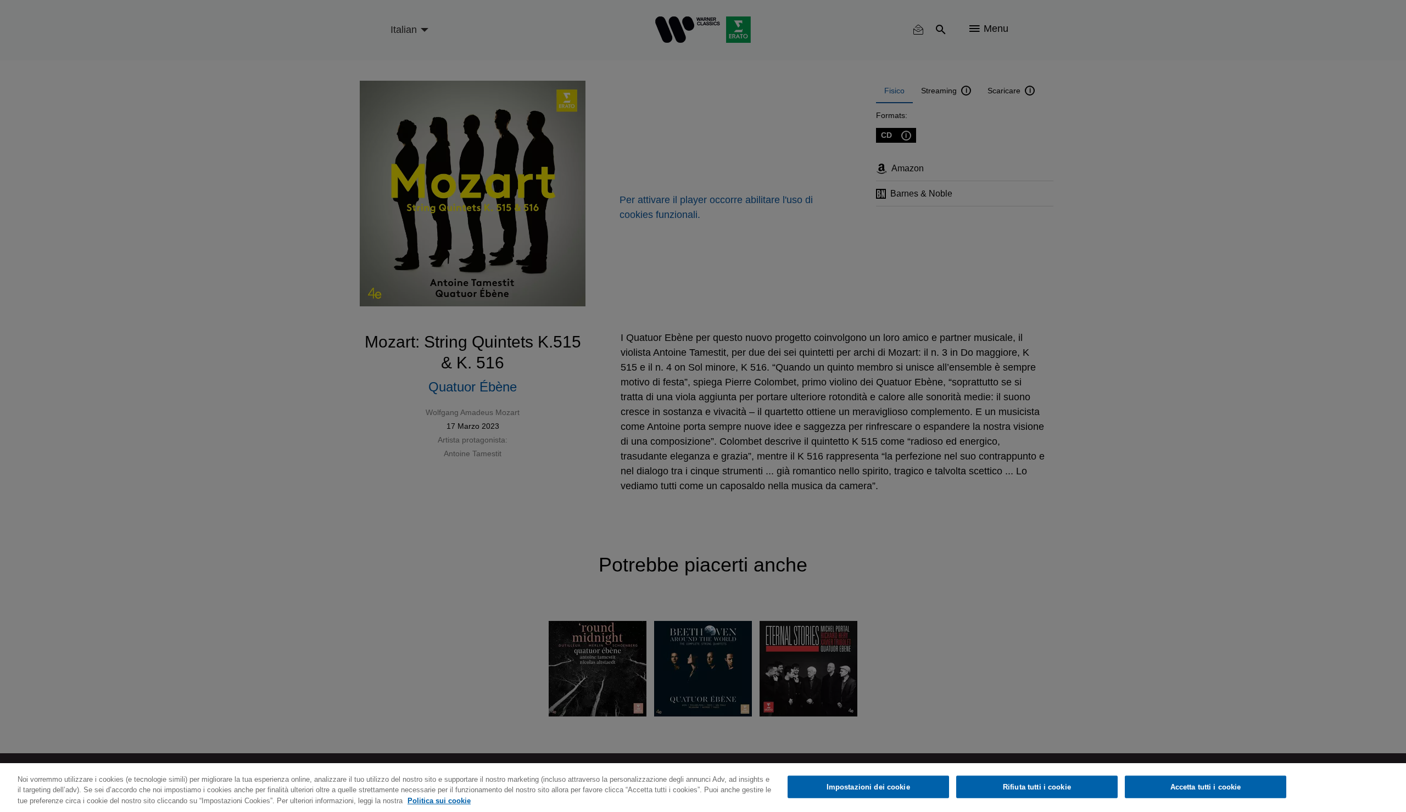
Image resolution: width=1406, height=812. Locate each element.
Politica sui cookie (439, 801)
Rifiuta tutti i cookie (1037, 786)
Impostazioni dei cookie (868, 786)
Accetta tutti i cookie (1205, 786)
